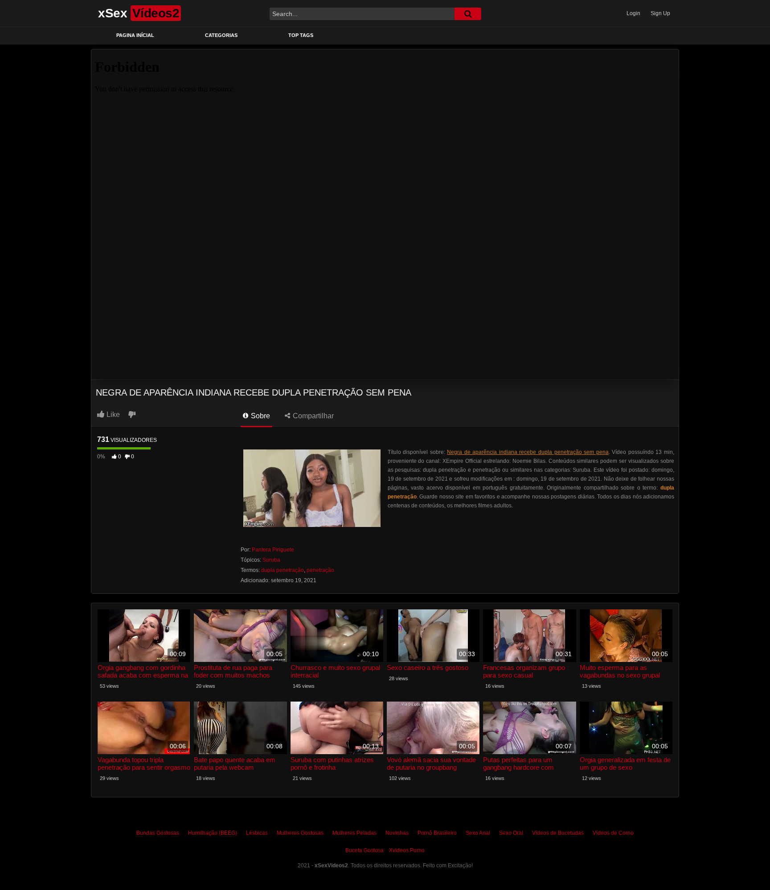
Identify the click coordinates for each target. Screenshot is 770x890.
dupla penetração (282, 570)
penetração (320, 570)
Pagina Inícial (135, 35)
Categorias (221, 35)
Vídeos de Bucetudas (558, 833)
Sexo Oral (511, 833)
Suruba (271, 560)
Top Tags (300, 35)
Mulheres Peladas (354, 833)
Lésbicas (257, 833)
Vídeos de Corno (613, 833)
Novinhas (397, 833)
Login (633, 13)
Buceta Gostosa (364, 850)
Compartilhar (312, 416)
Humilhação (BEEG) (212, 833)
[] (468, 14)
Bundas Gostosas (157, 833)
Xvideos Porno (407, 850)
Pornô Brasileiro (437, 833)
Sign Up (660, 13)
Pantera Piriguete (273, 550)
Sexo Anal (478, 833)
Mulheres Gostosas (300, 833)
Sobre (259, 416)
